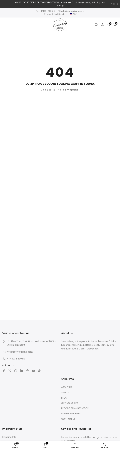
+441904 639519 (47, 11)
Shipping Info (9, 437)
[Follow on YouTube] (33, 371)
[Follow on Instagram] (15, 371)
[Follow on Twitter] (9, 371)
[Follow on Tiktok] (39, 371)
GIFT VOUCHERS (69, 403)
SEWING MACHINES (71, 413)
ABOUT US (66, 387)
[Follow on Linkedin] (21, 371)
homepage (71, 89)
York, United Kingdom (57, 14)
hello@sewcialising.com (72, 11)
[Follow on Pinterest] (27, 371)
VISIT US (65, 392)
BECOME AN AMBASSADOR (75, 408)
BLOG (64, 397)
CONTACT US (68, 418)
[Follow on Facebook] (3, 371)
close (6, 4)
